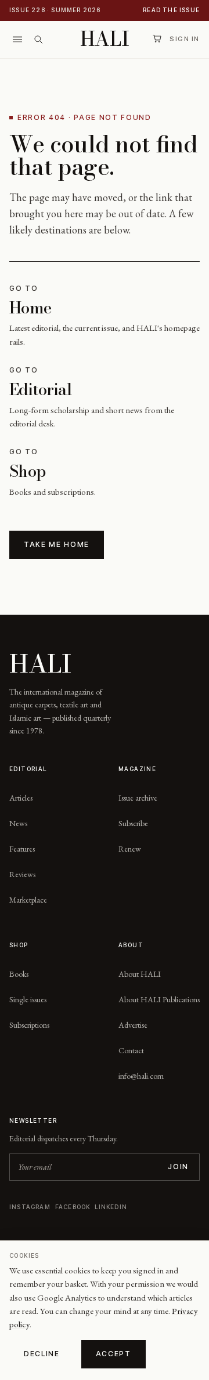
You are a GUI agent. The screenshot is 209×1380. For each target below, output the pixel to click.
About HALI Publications (159, 999)
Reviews (22, 874)
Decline (42, 1353)
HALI (104, 39)
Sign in (185, 39)
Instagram (30, 1206)
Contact (131, 1050)
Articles (21, 798)
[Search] (38, 39)
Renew (129, 849)
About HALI (139, 974)
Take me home (56, 544)
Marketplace (28, 900)
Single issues (27, 999)
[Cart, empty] (157, 39)
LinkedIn (111, 1206)
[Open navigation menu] (17, 39)
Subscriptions (29, 1025)
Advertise (132, 1025)
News (18, 823)
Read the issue (171, 9)
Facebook (73, 1206)
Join (178, 1166)
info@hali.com (141, 1076)
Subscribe (133, 823)
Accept (113, 1353)
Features (22, 849)
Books (18, 974)
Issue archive (137, 798)
